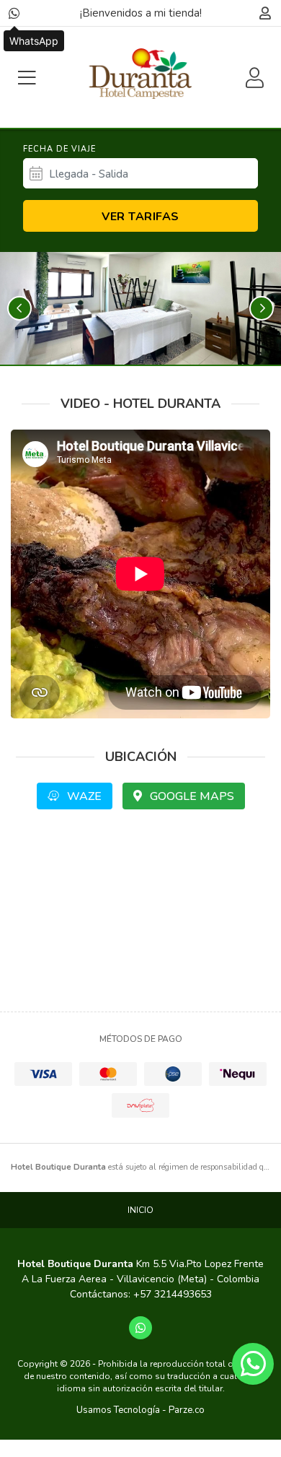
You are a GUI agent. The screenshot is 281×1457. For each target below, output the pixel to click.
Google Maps (190, 796)
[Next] (261, 308)
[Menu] (26, 77)
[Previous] (19, 308)
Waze (83, 796)
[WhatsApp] (14, 13)
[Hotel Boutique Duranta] (140, 74)
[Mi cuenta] (265, 13)
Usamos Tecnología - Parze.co (140, 1410)
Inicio (140, 1210)
